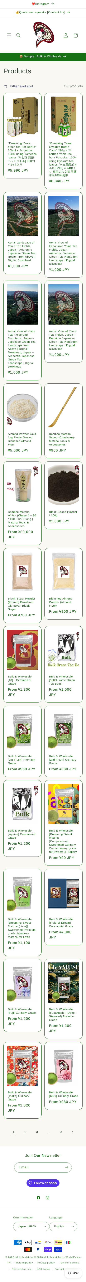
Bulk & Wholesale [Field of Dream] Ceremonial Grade (61, 922)
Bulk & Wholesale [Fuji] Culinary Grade (22, 1011)
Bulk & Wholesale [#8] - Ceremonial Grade (20, 680)
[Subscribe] (66, 1167)
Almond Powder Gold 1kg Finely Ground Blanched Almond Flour (22, 439)
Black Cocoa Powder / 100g (63, 513)
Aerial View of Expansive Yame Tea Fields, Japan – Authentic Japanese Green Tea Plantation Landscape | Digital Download (63, 253)
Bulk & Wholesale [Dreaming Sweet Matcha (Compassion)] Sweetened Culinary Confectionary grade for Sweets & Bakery (63, 841)
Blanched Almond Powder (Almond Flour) (60, 602)
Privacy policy (46, 1262)
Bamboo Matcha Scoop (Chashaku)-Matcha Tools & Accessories (62, 439)
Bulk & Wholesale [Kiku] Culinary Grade (63, 1094)
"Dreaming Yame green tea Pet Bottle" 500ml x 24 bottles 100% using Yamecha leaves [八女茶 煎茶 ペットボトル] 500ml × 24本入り (22, 154)
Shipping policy (21, 1269)
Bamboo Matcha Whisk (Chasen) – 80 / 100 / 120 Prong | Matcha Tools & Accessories (22, 519)
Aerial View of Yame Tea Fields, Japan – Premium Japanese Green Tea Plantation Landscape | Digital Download (63, 340)
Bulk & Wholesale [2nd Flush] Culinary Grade (62, 759)
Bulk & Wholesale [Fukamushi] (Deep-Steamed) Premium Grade (62, 1014)
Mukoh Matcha (24, 1257)
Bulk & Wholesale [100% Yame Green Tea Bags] (62, 680)
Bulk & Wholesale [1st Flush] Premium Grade (21, 759)
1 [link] (13, 1132)
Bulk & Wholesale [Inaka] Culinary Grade (20, 1096)
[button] (9, 35)
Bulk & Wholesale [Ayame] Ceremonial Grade (21, 834)
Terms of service (69, 1262)
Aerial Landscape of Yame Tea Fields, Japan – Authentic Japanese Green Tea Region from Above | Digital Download (21, 251)
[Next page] (72, 1132)
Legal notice (42, 1269)
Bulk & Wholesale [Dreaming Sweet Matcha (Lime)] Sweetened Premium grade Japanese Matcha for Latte (21, 927)
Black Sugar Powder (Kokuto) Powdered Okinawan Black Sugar (21, 604)
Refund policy (24, 1262)
